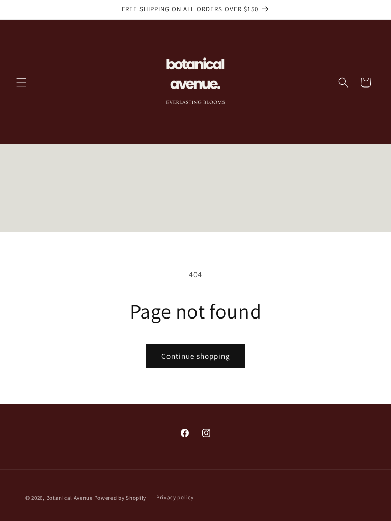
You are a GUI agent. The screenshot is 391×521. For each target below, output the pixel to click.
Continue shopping (195, 356)
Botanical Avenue (69, 497)
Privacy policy (175, 497)
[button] (21, 82)
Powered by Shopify (120, 497)
